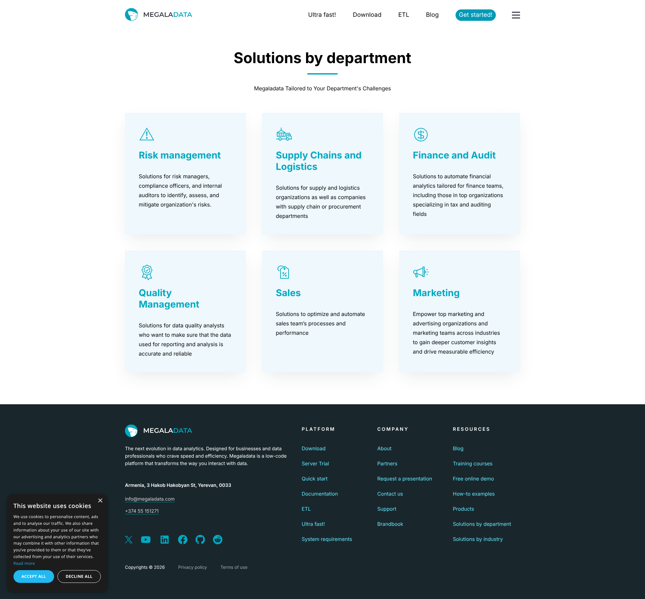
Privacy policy (192, 567)
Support (386, 509)
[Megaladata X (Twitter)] (128, 540)
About (384, 448)
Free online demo (473, 478)
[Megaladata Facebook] (182, 540)
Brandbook (390, 524)
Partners (387, 463)
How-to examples (474, 494)
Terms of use (233, 567)
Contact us (390, 494)
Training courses (472, 463)
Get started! (475, 14)
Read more (24, 563)
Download (367, 14)
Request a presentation (404, 478)
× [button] (99, 501)
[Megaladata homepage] (158, 15)
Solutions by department (482, 524)
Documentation (320, 494)
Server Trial (315, 463)
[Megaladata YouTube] (145, 540)
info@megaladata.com (150, 499)
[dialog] (57, 543)
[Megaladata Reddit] (217, 540)
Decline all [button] (79, 576)
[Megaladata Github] (200, 540)
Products (463, 509)
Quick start (315, 478)
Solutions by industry (478, 539)
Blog (432, 14)
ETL (403, 14)
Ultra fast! (322, 14)
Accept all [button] (34, 576)
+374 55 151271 (142, 511)
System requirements (327, 539)
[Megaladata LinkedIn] (164, 540)
